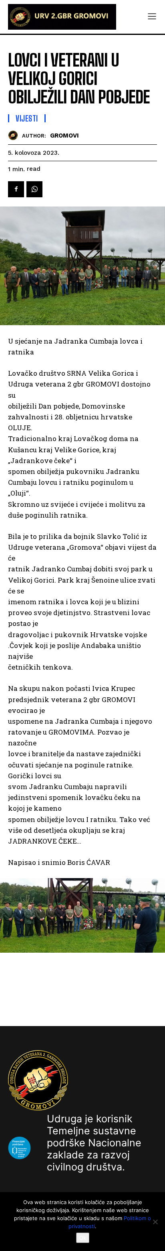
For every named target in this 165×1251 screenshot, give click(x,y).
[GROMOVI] (15, 135)
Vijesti (27, 118)
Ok (82, 1238)
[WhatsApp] (34, 189)
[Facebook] (16, 189)
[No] (155, 1222)
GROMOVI (64, 135)
